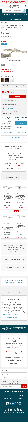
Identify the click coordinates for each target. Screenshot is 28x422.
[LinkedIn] (21, 409)
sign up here (10, 123)
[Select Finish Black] (7, 80)
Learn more (10, 108)
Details (13, 71)
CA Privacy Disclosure (20, 395)
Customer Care (5, 374)
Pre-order (17, 96)
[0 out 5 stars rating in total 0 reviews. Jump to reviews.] (7, 205)
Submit (24, 386)
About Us (4, 377)
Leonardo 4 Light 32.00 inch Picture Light (20, 228)
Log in (2, 121)
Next (26, 54)
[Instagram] (15, 409)
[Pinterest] (6, 409)
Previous (1, 54)
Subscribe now (20, 1)
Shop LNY (4, 371)
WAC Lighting (5, 32)
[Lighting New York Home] (14, 6)
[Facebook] (8, 409)
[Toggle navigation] (2, 6)
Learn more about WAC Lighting (10, 314)
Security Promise (8, 398)
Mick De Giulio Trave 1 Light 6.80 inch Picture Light (7, 198)
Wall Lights (5, 22)
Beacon (23, 127)
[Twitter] (11, 409)
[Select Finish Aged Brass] (3, 80)
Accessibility (20, 398)
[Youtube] (18, 409)
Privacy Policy (8, 395)
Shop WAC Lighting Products (9, 317)
